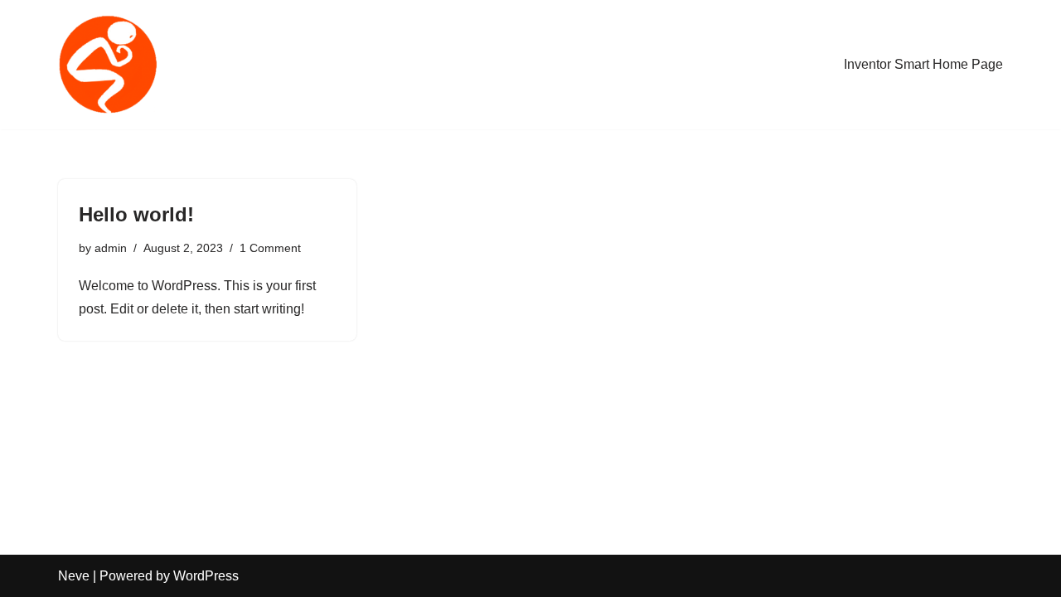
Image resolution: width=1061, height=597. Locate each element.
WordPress (206, 576)
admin (110, 248)
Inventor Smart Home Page (923, 64)
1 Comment (270, 248)
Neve (74, 576)
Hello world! (136, 214)
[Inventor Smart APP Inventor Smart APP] (107, 64)
